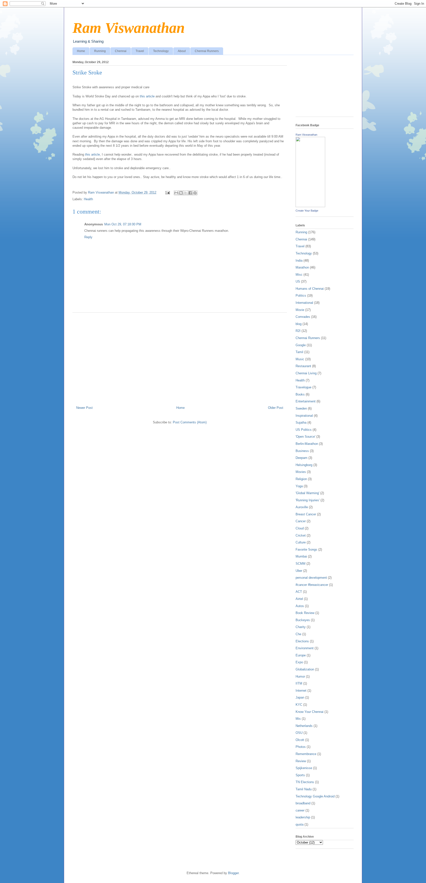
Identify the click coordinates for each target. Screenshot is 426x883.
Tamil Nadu (304, 789)
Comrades (303, 317)
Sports (300, 775)
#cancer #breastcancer (312, 585)
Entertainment (306, 401)
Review (301, 761)
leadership (303, 817)
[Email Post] (167, 192)
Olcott (300, 740)
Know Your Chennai (309, 712)
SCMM (300, 563)
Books (300, 394)
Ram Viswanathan (128, 28)
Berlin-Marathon (307, 444)
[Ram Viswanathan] (310, 206)
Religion (301, 479)
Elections (302, 641)
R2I (298, 331)
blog (299, 324)
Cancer (301, 521)
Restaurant (303, 366)
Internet (301, 690)
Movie (300, 310)
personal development (311, 577)
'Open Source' (305, 436)
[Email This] (176, 192)
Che (298, 634)
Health (88, 199)
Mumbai (301, 556)
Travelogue (303, 387)
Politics (301, 295)
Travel (140, 51)
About (182, 51)
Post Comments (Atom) (190, 422)
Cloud (300, 528)
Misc (299, 274)
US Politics (304, 430)
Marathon (302, 267)
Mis (298, 719)
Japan (300, 697)
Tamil (299, 352)
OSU (299, 733)
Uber (299, 571)
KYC (299, 704)
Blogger (233, 873)
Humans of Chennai (310, 288)
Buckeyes (303, 620)
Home (81, 51)
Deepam (301, 458)
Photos (301, 747)
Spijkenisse (304, 768)
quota (299, 824)
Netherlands (304, 726)
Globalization (305, 669)
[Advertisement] (180, 357)
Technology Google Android (315, 796)
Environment (305, 648)
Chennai (120, 51)
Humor (300, 676)
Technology (161, 51)
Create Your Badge (307, 210)
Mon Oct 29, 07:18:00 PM (122, 224)
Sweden (301, 408)
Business (302, 451)
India (299, 260)
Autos (300, 606)
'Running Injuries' (308, 500)
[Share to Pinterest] (195, 192)
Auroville (302, 507)
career (300, 810)
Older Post (275, 408)
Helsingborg (304, 465)
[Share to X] (185, 192)
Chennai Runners (207, 51)
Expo (299, 662)
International (304, 303)
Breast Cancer (306, 514)
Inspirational (304, 415)
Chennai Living (306, 373)
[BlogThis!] (180, 192)
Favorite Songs (306, 549)
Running (100, 51)
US (298, 281)
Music (300, 359)
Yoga (299, 486)
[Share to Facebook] (190, 192)
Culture (301, 542)
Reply (88, 237)
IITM (299, 683)
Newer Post (84, 408)
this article (147, 96)
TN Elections (305, 782)
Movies (301, 472)
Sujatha (301, 422)
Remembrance (306, 754)
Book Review (305, 613)
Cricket (301, 535)
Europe (301, 655)
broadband (303, 803)
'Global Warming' (307, 493)
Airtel (299, 599)
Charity (301, 627)
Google (301, 345)
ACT (299, 592)
